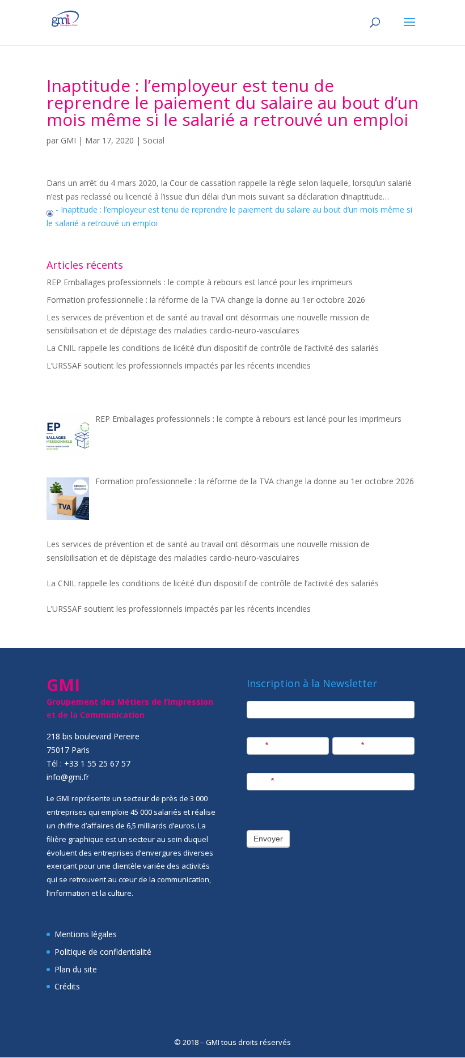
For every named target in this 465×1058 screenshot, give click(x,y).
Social (153, 140)
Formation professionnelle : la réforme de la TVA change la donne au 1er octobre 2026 (205, 299)
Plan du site (75, 969)
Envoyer (268, 838)
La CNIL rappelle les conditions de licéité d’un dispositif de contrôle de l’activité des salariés (212, 347)
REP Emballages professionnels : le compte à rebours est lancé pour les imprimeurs (199, 282)
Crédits (67, 986)
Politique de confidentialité (102, 951)
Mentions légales (85, 934)
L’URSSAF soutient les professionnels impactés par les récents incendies (178, 365)
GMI (68, 140)
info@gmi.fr (67, 777)
